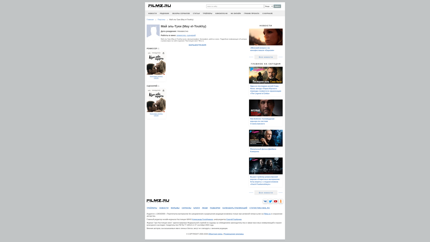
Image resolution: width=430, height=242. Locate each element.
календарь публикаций (235, 208)
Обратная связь (215, 234)
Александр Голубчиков (202, 219)
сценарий (191, 35)
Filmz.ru (267, 214)
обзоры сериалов (181, 13)
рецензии (164, 13)
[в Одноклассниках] (281, 201)
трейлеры (207, 13)
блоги (197, 208)
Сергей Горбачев (234, 219)
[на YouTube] (276, 201)
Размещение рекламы (234, 234)
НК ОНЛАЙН (236, 13)
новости (152, 13)
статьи (196, 13)
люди (205, 208)
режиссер (181, 35)
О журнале (267, 13)
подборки (215, 208)
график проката (251, 13)
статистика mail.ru (259, 208)
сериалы (186, 208)
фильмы (175, 208)
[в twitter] (270, 201)
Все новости (266, 57)
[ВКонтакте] (265, 201)
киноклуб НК (221, 13)
